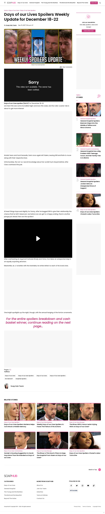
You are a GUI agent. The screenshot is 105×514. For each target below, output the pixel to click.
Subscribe (94, 3)
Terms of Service (86, 506)
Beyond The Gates (82, 3)
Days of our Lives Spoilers (26, 376)
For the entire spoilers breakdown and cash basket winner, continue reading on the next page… (38, 322)
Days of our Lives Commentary (13, 451)
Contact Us (40, 498)
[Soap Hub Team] (7, 386)
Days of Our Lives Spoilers (57, 376)
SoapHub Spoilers (21, 379)
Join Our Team (41, 489)
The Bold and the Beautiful (67, 3)
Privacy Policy (77, 506)
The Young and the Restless (49, 3)
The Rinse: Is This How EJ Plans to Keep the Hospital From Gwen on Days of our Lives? (51, 455)
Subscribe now (89, 31)
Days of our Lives (23, 3)
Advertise (40, 492)
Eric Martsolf (9, 379)
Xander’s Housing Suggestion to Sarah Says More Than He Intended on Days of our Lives (19, 455)
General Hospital (34, 3)
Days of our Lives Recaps (76, 422)
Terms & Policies (42, 495)
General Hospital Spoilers (88, 119)
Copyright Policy (97, 506)
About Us (40, 485)
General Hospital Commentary (89, 149)
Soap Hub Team (11, 25)
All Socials (73, 490)
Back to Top (93, 470)
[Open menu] (5, 3)
